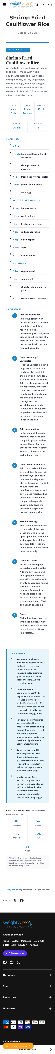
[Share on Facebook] (21, 900)
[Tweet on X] (15, 900)
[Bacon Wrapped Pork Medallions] (51, 1049)
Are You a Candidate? (18, 1046)
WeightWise (15, 1041)
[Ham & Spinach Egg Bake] (4, 1049)
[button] (50, 4)
